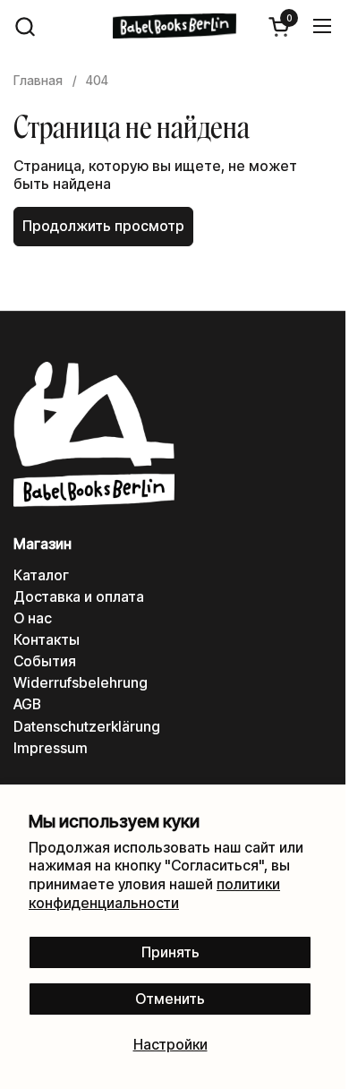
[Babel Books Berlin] (174, 26)
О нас (32, 618)
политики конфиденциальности (154, 894)
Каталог (41, 575)
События (44, 661)
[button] (24, 26)
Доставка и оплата (78, 596)
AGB (27, 704)
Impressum (50, 748)
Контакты (46, 639)
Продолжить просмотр (103, 226)
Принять (170, 952)
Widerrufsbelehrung (80, 682)
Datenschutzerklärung (86, 726)
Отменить (170, 999)
